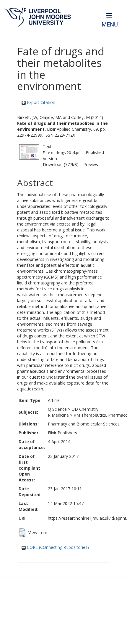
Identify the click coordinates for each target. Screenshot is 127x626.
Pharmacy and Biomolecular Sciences (84, 424)
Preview (90, 164)
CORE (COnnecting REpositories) (57, 547)
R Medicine (58, 415)
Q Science (57, 409)
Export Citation (40, 102)
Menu (110, 24)
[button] (22, 532)
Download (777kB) (61, 164)
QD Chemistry (84, 409)
